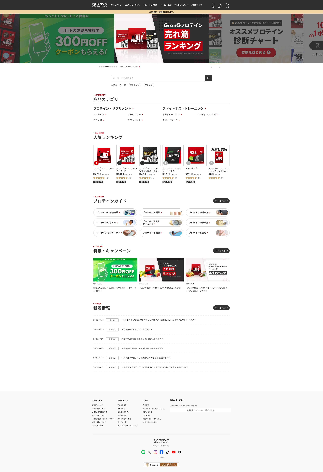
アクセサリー (134, 114)
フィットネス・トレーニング (183, 108)
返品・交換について (99, 422)
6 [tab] (112, 66)
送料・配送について (99, 415)
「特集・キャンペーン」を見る (129, 67)
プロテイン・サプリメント (112, 108)
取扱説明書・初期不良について (153, 408)
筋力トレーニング (171, 114)
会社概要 (146, 405)
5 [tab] (110, 66)
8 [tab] (116, 66)
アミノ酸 (149, 85)
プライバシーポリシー (150, 422)
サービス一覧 (122, 422)
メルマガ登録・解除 (124, 419)
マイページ (121, 408)
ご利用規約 (146, 415)
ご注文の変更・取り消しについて (103, 419)
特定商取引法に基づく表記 (152, 419)
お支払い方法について (99, 412)
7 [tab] (114, 66)
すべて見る (220, 200)
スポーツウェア (170, 120)
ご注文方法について (99, 408)
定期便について (97, 405)
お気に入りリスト (123, 412)
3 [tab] (103, 66)
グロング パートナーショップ (127, 425)
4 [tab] (107, 66)
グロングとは (116, 5)
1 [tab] (99, 66)
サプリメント (134, 120)
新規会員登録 (122, 405)
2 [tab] (101, 66)
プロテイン (134, 85)
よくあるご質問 (97, 425)
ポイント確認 (122, 415)
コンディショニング (206, 114)
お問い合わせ (147, 412)
